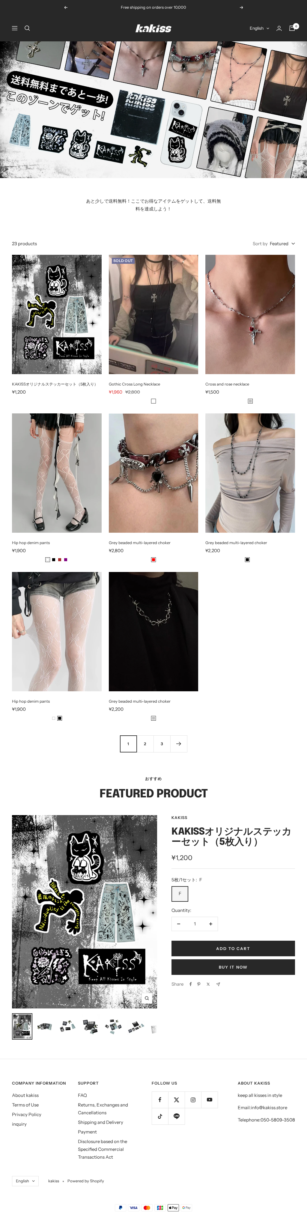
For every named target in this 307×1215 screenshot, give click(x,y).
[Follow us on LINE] (176, 1116)
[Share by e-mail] (218, 984)
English (257, 28)
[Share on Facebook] (190, 984)
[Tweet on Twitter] (208, 984)
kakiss (179, 817)
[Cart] (292, 28)
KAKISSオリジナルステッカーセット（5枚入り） (55, 384)
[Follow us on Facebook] (160, 1099)
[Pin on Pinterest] (198, 984)
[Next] (178, 743)
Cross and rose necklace (227, 384)
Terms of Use (25, 1105)
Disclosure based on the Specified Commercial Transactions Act (102, 1149)
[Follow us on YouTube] (209, 1099)
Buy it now (233, 967)
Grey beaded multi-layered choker (140, 542)
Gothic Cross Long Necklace (134, 384)
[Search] (27, 28)
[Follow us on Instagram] (193, 1099)
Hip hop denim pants (31, 542)
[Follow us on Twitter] (176, 1099)
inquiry (19, 1124)
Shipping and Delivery (100, 1122)
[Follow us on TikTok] (160, 1116)
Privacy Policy (26, 1114)
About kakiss (25, 1095)
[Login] (279, 28)
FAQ (82, 1095)
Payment (87, 1132)
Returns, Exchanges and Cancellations (103, 1108)
